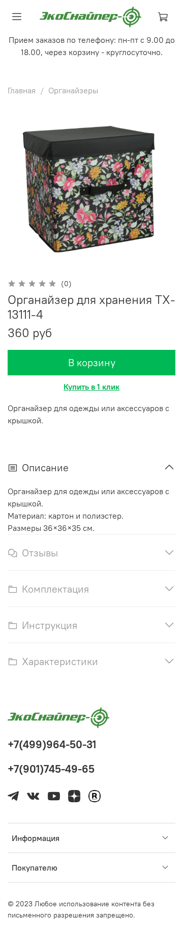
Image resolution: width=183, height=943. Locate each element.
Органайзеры (73, 90)
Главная (22, 90)
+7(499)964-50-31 (52, 744)
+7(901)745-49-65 (51, 769)
